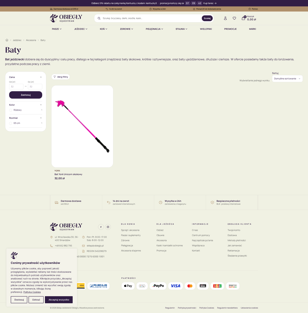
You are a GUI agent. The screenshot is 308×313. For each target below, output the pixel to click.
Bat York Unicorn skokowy (68, 174)
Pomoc (255, 9)
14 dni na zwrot (115, 9)
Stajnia (180, 28)
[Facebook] (101, 227)
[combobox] (151, 18)
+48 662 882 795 (63, 245)
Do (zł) (31, 82)
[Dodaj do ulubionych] (108, 90)
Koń (102, 28)
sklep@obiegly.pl (95, 245)
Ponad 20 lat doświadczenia (208, 9)
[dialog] (41, 278)
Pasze (55, 28)
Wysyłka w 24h (159, 9)
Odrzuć (36, 299)
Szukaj (207, 18)
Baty (43, 40)
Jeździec (79, 28)
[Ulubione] (234, 18)
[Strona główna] (7, 40)
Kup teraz (208, 3)
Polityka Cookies (32, 292)
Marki (252, 28)
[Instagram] (108, 227)
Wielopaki (206, 28)
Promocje (230, 28)
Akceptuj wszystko (59, 299)
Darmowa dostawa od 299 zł (66, 9)
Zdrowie (125, 28)
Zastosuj (26, 94)
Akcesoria (31, 40)
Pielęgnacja (153, 28)
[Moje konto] (225, 18)
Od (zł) (12, 82)
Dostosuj (19, 299)
